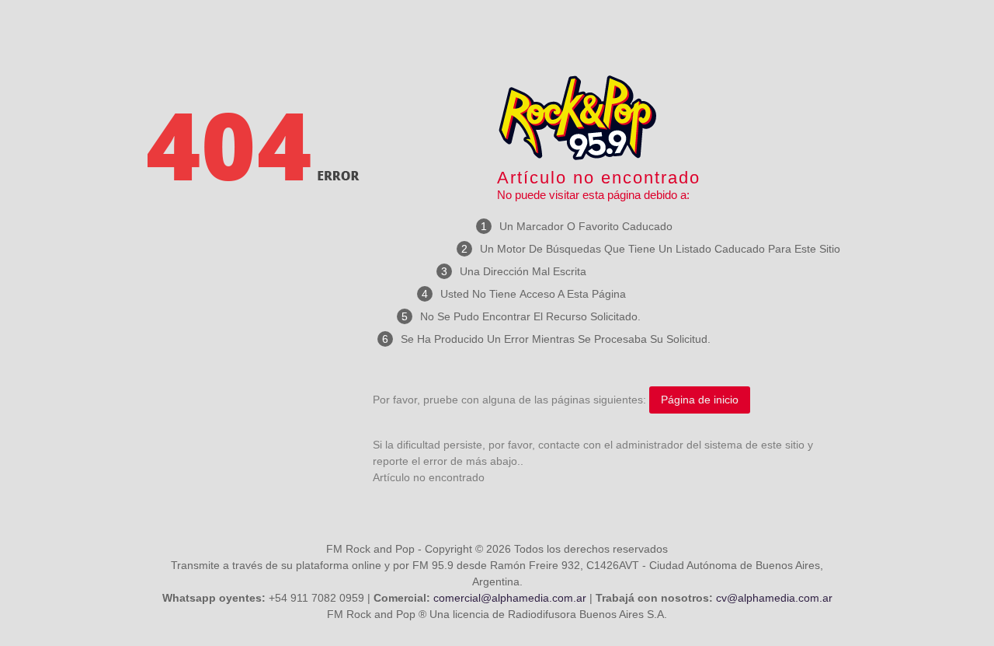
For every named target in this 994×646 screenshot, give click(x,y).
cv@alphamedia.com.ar (774, 598)
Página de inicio (700, 399)
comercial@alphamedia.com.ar (509, 598)
